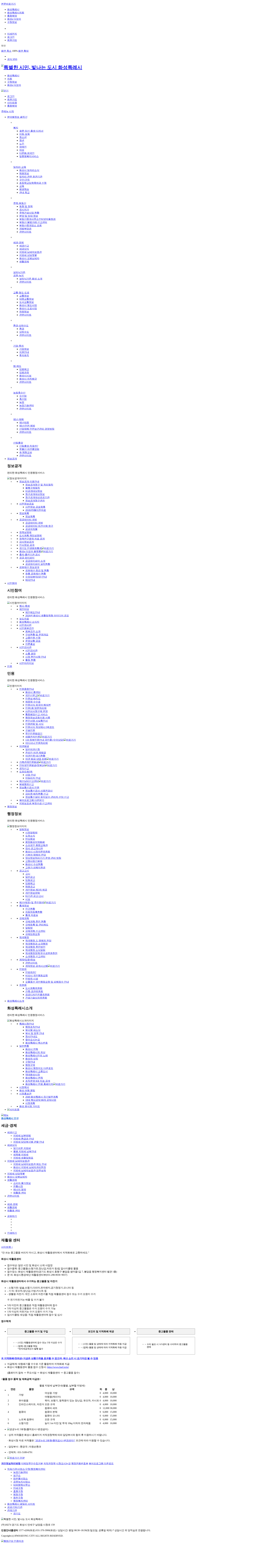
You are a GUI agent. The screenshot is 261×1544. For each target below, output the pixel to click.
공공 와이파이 (26, 557)
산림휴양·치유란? (28, 446)
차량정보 (24, 311)
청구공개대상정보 (35, 494)
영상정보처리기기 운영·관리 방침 (43, 858)
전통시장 (18, 1186)
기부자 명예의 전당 (35, 855)
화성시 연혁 (31, 1049)
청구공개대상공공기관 (37, 497)
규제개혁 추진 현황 (35, 921)
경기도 (17, 1513)
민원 (9, 666)
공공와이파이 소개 (35, 561)
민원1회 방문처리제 (36, 708)
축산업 (23, 399)
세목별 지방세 (20, 1154)
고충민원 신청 (32, 637)
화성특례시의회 (15, 12)
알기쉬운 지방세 (22, 1148)
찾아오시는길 (32, 1039)
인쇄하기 (12, 1233)
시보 (27, 899)
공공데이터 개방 (28, 519)
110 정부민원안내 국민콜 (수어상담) (44, 740)
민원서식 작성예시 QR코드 (39, 727)
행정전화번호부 (79, 1463)
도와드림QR (25, 771)
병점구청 (18, 1494)
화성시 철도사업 (28, 305)
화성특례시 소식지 (29, 622)
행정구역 (30, 1065)
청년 (21, 140)
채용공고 (30, 886)
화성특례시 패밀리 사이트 (21, 1504)
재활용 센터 (19, 1192)
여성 (21, 150)
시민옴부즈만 (26, 628)
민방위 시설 (31, 978)
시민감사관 (25, 647)
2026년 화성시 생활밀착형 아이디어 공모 (47, 615)
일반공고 (30, 877)
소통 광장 (30, 653)
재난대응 (24, 422)
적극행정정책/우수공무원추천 (41, 953)
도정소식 (30, 835)
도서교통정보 (26, 302)
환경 (21, 328)
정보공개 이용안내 (29, 481)
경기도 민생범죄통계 (30, 548)
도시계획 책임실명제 (30, 535)
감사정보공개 (26, 542)
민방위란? (30, 972)
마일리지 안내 (32, 778)
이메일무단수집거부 (32, 1463)
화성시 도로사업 (28, 308)
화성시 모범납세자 (29, 258)
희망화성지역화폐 (35, 842)
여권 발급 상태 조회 (36, 759)
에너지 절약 (19, 1189)
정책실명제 (25, 532)
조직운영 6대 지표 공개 (37, 1081)
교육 (21, 186)
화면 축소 (6, 51)
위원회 (23, 985)
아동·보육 (24, 134)
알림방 (29, 928)
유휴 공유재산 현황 (35, 573)
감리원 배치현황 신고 (36, 794)
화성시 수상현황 (34, 864)
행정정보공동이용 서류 (37, 717)
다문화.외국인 (26, 153)
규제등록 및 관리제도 (36, 924)
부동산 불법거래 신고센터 (33, 222)
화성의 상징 (31, 1058)
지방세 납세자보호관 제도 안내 (30, 1164)
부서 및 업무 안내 (34, 1033)
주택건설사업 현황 (29, 212)
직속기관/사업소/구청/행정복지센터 (26, 1469)
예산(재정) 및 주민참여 (31, 902)
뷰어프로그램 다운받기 (31, 800)
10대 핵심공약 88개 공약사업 (40, 1100)
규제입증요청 (32, 934)
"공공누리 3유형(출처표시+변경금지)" (55, 1440)
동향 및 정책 (26, 206)
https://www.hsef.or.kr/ (58, 1367)
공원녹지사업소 (21, 1481)
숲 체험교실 (25, 452)
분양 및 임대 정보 (28, 216)
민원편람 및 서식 (34, 724)
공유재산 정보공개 (29, 567)
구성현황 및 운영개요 (36, 634)
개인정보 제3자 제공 (36, 889)
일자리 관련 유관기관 (30, 176)
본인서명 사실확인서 (36, 721)
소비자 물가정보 (22, 1183)
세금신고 (24, 245)
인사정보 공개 (26, 545)
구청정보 (12, 22)
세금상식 (24, 249)
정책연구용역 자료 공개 (32, 538)
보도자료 (24, 618)
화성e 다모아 (14, 19)
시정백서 (24, 1087)
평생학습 (24, 189)
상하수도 (24, 332)
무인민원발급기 (33, 733)
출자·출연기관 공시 (29, 554)
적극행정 (24, 937)
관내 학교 (24, 192)
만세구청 (18, 1488)
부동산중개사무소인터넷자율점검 (37, 219)
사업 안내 (30, 775)
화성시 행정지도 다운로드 (39, 1068)
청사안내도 (31, 1036)
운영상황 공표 (32, 641)
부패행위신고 (26, 784)
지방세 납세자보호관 (30, 252)
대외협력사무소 (21, 1485)
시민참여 (12, 583)
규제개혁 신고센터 (35, 931)
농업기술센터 (26, 405)
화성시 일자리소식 (29, 170)
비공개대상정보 (33, 491)
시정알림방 (31, 832)
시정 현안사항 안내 (35, 657)
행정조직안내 (32, 1027)
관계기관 (12, 1510)
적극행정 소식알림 (35, 950)
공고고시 (24, 870)
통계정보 (24, 905)
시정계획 (30, 1103)
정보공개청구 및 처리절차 (39, 484)
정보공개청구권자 (35, 500)
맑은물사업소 (20, 1478)
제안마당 (24, 609)
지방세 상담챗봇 (28, 255)
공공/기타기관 (14, 1507)
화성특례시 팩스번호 (36, 1043)
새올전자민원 (32, 736)
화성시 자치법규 (28, 379)
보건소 (17, 1475)
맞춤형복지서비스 (29, 156)
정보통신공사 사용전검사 (39, 790)
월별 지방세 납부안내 (24, 1151)
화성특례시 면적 (34, 1077)
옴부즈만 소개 (32, 631)
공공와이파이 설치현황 (37, 564)
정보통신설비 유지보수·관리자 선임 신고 (47, 797)
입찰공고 (30, 880)
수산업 (23, 396)
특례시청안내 (26, 1023)
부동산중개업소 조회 (30, 225)
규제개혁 (24, 918)
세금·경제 (12, 1204)
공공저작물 (31, 529)
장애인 (23, 147)
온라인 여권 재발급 (35, 752)
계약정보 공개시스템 (36, 966)
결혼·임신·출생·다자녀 (31, 131)
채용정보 (24, 173)
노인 (21, 143)
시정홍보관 (25, 1093)
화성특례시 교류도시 (36, 1071)
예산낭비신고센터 (29, 781)
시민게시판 (25, 625)
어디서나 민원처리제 (36, 743)
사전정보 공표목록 (35, 507)
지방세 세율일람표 (23, 1157)
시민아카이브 (26, 663)
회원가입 (12, 40)
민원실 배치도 (32, 698)
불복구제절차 (32, 488)
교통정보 (24, 295)
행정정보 (12, 806)
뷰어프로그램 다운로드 (101, 1463)
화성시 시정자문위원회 (37, 851)
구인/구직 (24, 179)
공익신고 (24, 768)
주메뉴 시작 (7, 111)
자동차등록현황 (33, 912)
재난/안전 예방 (27, 425)
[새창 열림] (133, 29)
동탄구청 (18, 1497)
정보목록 (24, 513)
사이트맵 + (7, 1247)
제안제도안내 (32, 612)
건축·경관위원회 (34, 991)
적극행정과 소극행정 (36, 943)
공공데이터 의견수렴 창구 (39, 526)
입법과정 (24, 372)
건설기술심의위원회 (36, 997)
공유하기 (12, 1216)
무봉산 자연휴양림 (29, 449)
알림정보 (24, 829)
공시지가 (24, 209)
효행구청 (18, 1491)
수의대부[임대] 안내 (36, 577)
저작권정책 (50, 1463)
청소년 (23, 137)
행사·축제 (24, 606)
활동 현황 (30, 660)
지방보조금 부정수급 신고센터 (35, 803)
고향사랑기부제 (33, 861)
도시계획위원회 (33, 988)
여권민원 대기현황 (35, 755)
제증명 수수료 (32, 701)
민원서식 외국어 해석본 (38, 705)
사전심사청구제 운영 (36, 711)
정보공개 (12, 458)
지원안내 (24, 352)
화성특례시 (13, 9)
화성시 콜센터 (32, 692)
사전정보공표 (26, 503)
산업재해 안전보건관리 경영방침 (36, 429)
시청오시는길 (63, 1463)
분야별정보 (17, 117)
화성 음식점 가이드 (29, 1106)
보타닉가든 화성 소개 (30, 278)
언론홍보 (30, 644)
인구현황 (30, 909)
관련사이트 (25, 232)
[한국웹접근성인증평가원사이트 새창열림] (12, 1541)
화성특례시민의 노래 (36, 1055)
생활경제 (24, 261)
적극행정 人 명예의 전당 (38, 940)
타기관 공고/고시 (34, 896)
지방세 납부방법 (22, 1135)
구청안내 (30, 1062)
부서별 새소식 (32, 1030)
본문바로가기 (8, 4)
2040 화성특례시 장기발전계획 (41, 1097)
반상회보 (30, 839)
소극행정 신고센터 (35, 956)
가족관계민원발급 (29, 762)
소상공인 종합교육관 (36, 845)
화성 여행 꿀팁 (27, 1090)
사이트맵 (12, 102)
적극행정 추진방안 (35, 947)
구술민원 (30, 730)
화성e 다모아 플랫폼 (30, 551)
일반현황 (24, 1046)
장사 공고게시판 (34, 848)
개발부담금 (25, 228)
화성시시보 (25, 375)
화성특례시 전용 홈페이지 (39, 1084)
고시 (27, 874)
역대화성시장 (32, 1074)
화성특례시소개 (15, 1001)
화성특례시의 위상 (35, 1052)
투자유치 (24, 355)
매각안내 (30, 580)
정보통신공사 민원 (29, 787)
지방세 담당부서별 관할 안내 (28, 1142)
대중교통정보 (26, 299)
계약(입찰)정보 (27, 959)
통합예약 (12, 16)
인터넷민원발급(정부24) (32, 765)
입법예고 (24, 369)
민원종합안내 (26, 689)
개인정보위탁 (32, 893)
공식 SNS (12, 59)
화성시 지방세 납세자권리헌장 (29, 1167)
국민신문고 (31, 695)
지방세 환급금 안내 (23, 1138)
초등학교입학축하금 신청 (33, 183)
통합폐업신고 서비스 (36, 714)
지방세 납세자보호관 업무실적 (29, 1170)
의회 (9, 78)
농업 (21, 402)
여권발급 (24, 746)
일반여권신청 (32, 749)
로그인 (10, 37)
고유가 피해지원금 (35, 867)
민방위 (23, 969)
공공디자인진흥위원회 (37, 994)
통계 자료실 (31, 915)
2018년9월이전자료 (35, 510)
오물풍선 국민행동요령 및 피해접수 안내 (47, 982)
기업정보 (24, 349)
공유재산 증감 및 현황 (37, 570)
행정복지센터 (20, 1501)
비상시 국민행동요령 (36, 975)
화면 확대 (23, 51)
